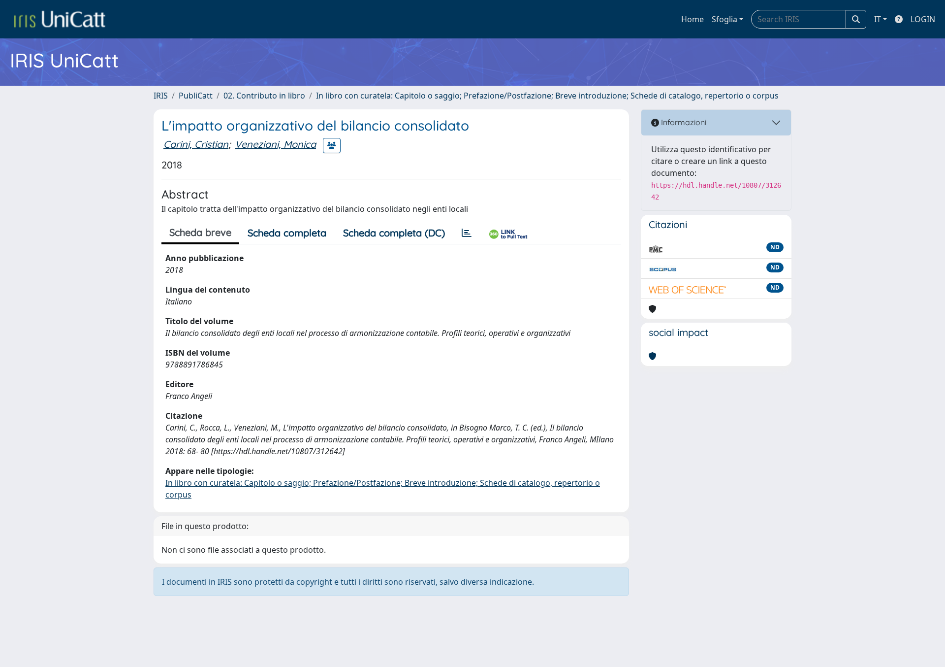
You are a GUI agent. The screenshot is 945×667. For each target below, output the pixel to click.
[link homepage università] (59, 19)
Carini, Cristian (195, 144)
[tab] (466, 233)
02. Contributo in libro (264, 95)
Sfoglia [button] (724, 19)
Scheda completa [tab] (287, 233)
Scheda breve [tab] (200, 232)
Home (692, 19)
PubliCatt (196, 95)
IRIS (161, 95)
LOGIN (923, 19)
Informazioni (682, 122)
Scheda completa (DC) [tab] (394, 233)
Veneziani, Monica (275, 144)
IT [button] (877, 19)
